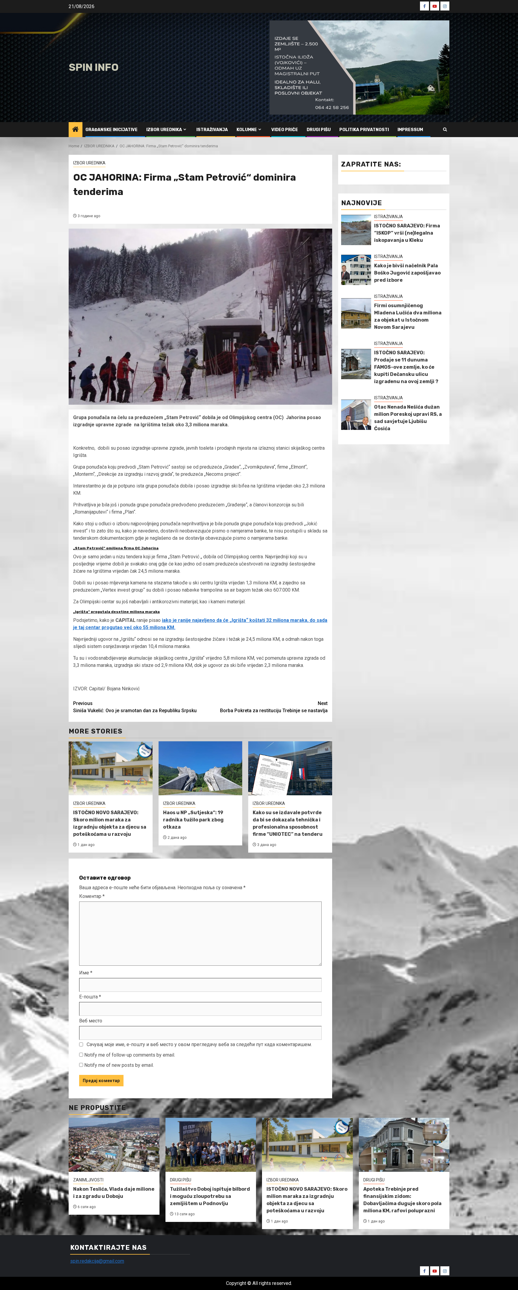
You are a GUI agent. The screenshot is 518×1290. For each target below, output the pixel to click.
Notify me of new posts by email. (119, 1065)
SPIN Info (94, 67)
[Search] (445, 129)
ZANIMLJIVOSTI (88, 1180)
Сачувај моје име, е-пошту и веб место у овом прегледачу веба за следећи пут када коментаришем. (199, 1044)
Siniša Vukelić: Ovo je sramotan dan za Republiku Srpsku (135, 706)
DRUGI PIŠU (319, 129)
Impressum (410, 129)
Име (85, 973)
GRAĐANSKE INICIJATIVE (111, 129)
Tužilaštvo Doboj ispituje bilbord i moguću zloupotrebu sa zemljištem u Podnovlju (210, 1196)
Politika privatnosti (364, 129)
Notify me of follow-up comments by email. (129, 1055)
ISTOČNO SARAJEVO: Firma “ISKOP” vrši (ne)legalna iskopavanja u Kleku (407, 233)
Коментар (92, 896)
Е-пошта (90, 997)
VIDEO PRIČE (284, 129)
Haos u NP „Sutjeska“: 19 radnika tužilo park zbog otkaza (193, 820)
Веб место (90, 1021)
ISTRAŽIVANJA (212, 129)
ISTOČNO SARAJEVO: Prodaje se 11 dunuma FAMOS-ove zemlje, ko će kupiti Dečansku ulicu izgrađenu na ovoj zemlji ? (406, 367)
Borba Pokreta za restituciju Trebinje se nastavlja (274, 706)
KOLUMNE (247, 129)
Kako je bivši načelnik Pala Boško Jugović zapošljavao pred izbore (407, 273)
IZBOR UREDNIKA (164, 129)
